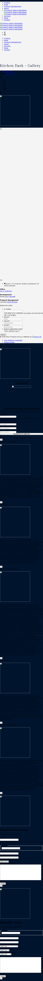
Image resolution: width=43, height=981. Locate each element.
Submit (3, 883)
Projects (7, 3)
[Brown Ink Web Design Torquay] (36, 337)
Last (22, 848)
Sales (6, 4)
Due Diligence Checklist (13, 340)
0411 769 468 (10, 297)
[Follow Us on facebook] (0, 280)
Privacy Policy (9, 342)
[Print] (1, 93)
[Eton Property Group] (15, 12)
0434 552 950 (12, 302)
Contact (7, 20)
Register (3, 334)
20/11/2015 (10, 73)
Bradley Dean (7, 72)
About (6, 8)
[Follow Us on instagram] (1, 280)
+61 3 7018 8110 (6, 291)
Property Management (12, 6)
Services (7, 16)
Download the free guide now (21, 434)
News (6, 18)
